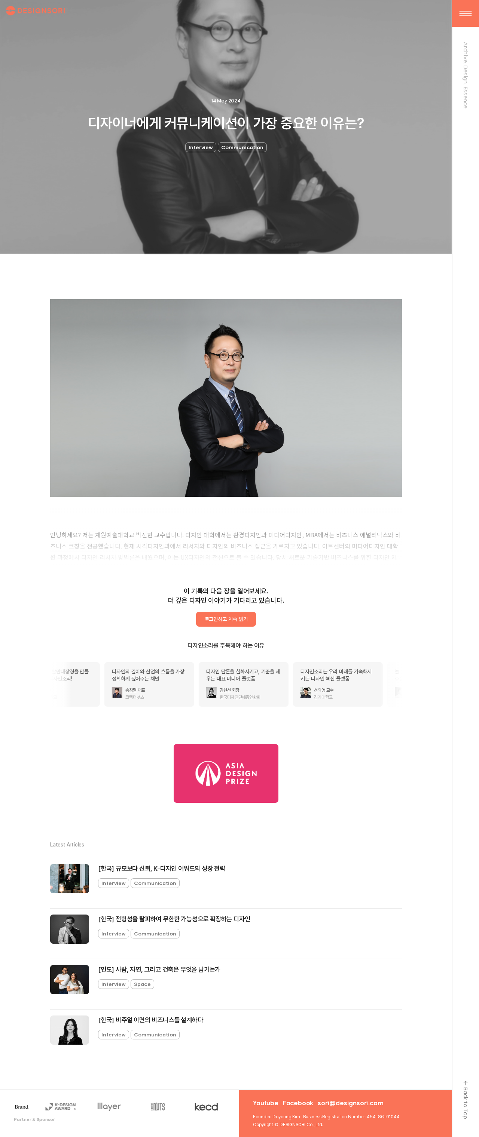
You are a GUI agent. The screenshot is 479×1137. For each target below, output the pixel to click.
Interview (201, 147)
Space (142, 984)
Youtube (265, 1103)
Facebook (298, 1103)
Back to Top (466, 1103)
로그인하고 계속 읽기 (226, 619)
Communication (242, 147)
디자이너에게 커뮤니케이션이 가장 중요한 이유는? (226, 123)
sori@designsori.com (350, 1103)
